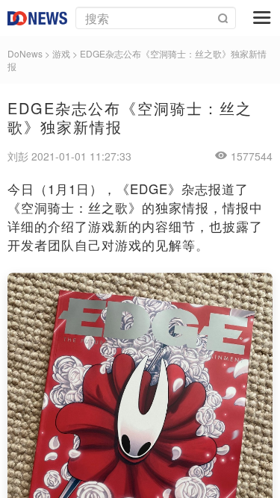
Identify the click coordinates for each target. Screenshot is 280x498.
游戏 (61, 53)
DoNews (25, 53)
